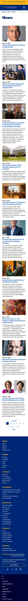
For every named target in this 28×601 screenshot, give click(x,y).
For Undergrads (6, 513)
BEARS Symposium (7, 541)
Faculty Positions (6, 478)
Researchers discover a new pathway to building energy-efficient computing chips (13, 320)
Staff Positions (6, 480)
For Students (5, 509)
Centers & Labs (6, 533)
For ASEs (4, 515)
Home (3, 11)
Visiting (4, 448)
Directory (4, 457)
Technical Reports (7, 535)
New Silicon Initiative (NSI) (9, 550)
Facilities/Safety (6, 519)
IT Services (5, 517)
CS (3, 578)
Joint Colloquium (6, 539)
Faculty (4, 461)
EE (2, 576)
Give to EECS (14, 565)
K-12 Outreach (6, 476)
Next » (14, 429)
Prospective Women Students (10, 496)
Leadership (5, 459)
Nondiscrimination (6, 591)
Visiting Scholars (6, 524)
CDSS (3, 586)
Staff (3, 463)
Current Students (6, 498)
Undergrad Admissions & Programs (11, 490)
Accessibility (5, 589)
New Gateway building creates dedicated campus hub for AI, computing (12, 167)
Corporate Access (7, 548)
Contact (4, 482)
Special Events (6, 450)
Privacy (4, 594)
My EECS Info (6, 507)
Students (4, 465)
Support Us (5, 474)
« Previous (14, 420)
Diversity (4, 446)
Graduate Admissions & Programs (11, 492)
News (8, 11)
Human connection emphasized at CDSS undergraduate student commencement (13, 85)
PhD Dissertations (7, 537)
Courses (4, 494)
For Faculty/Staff (6, 521)
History (4, 444)
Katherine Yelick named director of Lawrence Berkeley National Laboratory (13, 241)
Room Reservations (7, 505)
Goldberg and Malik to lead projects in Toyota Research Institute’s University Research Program (13, 124)
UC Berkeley (5, 581)
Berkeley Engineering (7, 583)
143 (18, 426)
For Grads (4, 511)
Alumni (4, 467)
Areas (3, 531)
